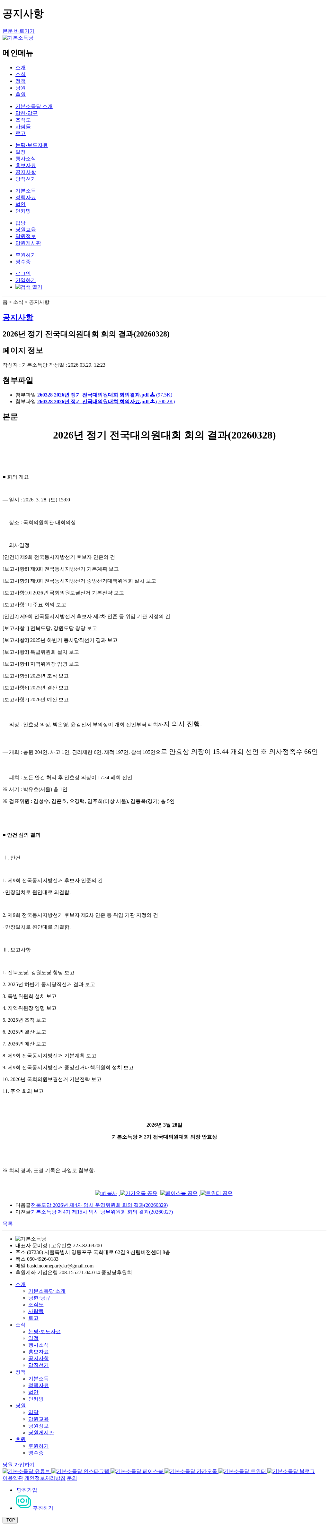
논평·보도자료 (31, 145)
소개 (20, 67)
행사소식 (25, 158)
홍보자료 (25, 165)
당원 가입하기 (19, 1464)
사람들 (23, 126)
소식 (20, 74)
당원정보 (25, 236)
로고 (20, 133)
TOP (10, 1520)
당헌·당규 (26, 113)
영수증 (23, 261)
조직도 (23, 120)
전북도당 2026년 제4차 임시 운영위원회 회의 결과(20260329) (99, 1205)
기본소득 (25, 190)
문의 (72, 1478)
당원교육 (25, 229)
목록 (8, 1223)
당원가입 (26, 1490)
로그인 (23, 273)
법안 (20, 204)
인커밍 (23, 211)
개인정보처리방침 (45, 1478)
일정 (20, 152)
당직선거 (25, 179)
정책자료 (25, 197)
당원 (20, 87)
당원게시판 (28, 243)
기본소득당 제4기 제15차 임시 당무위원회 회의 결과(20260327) (102, 1212)
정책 (20, 81)
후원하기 (25, 255)
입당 (20, 223)
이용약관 (13, 1478)
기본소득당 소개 (34, 106)
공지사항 (25, 172)
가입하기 (25, 280)
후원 (20, 94)
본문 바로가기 (19, 31)
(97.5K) (104, 394)
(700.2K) (106, 401)
